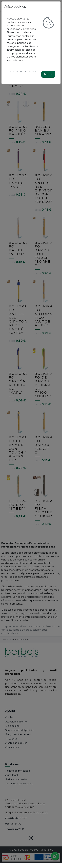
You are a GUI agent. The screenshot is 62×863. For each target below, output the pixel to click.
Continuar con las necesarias (23, 71)
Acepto (48, 74)
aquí (22, 60)
